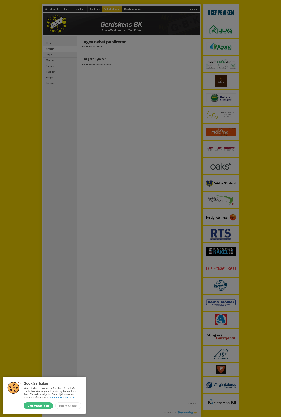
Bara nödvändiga (68, 405)
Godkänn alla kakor (38, 405)
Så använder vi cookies (63, 397)
